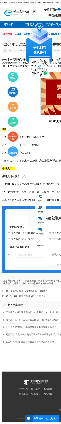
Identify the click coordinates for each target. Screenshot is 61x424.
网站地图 (48, 394)
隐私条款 (23, 394)
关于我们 (23, 389)
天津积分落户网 (22, 34)
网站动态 (35, 389)
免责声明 (48, 389)
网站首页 (8, 24)
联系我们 (35, 394)
